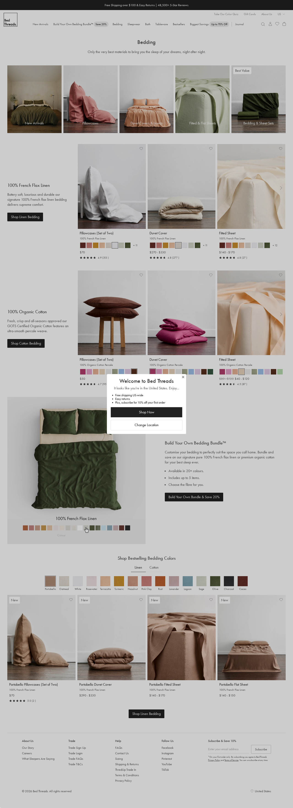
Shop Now (146, 412)
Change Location (147, 425)
